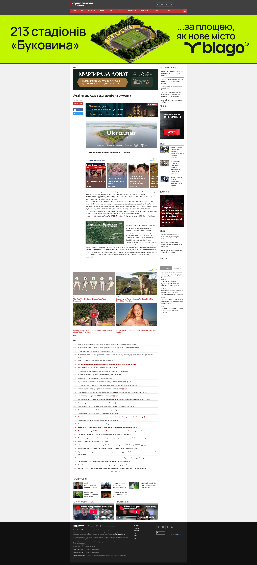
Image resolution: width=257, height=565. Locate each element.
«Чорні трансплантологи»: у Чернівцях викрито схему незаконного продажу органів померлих (171, 275)
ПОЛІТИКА (136, 526)
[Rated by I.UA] (160, 534)
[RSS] (171, 5)
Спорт (156, 11)
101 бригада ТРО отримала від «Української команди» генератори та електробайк (171, 244)
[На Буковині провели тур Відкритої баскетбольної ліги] (106, 494)
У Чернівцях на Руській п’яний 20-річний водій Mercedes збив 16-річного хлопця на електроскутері (172, 302)
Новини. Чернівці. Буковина (80, 530)
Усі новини (114, 472)
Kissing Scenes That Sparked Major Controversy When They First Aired (92, 331)
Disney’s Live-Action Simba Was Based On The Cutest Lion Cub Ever (134, 300)
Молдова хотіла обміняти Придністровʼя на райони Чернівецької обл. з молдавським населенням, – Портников (172, 293)
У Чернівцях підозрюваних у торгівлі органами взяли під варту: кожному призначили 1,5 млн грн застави (171, 94)
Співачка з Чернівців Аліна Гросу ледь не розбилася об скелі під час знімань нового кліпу (172, 73)
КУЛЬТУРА (136, 531)
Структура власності (78, 549)
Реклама (167, 11)
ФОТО (135, 538)
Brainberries (76, 296)
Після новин (122, 501)
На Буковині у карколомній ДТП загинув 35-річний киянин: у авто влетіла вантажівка (172, 310)
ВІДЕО (135, 536)
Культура (144, 11)
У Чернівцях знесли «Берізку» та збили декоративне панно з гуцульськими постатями (172, 81)
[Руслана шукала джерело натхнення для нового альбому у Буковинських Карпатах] (78, 494)
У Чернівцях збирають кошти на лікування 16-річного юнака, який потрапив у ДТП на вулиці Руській (170, 284)
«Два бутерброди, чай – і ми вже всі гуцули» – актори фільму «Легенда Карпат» (148, 485)
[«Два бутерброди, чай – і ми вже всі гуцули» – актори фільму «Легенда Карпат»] (134, 485)
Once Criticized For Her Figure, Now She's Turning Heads (136, 331)
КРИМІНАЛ (136, 528)
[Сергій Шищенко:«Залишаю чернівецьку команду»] (78, 485)
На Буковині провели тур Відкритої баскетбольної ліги (120, 494)
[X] (167, 5)
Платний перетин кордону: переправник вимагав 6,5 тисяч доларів (172, 251)
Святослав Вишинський (79, 555)
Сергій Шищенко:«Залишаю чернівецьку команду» (90, 485)
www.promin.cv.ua (120, 534)
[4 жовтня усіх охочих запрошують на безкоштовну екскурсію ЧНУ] (106, 485)
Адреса (74, 542)
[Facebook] (158, 5)
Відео (102, 11)
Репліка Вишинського (83, 501)
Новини (91, 11)
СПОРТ (135, 533)
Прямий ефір (78, 11)
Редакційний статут (78, 552)
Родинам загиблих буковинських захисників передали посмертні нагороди (170, 237)
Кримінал (132, 11)
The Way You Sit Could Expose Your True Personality (89, 300)
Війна (121, 11)
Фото (111, 11)
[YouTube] (162, 5)
